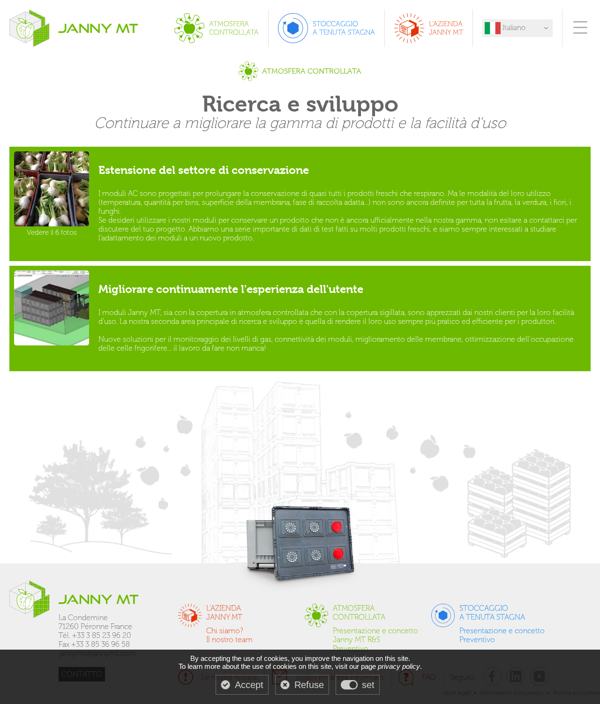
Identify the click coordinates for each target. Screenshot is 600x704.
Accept (249, 685)
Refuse (309, 685)
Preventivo (350, 648)
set (368, 685)
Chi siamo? (224, 630)
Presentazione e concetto (375, 630)
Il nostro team (229, 639)
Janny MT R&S (356, 639)
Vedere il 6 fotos (51, 232)
